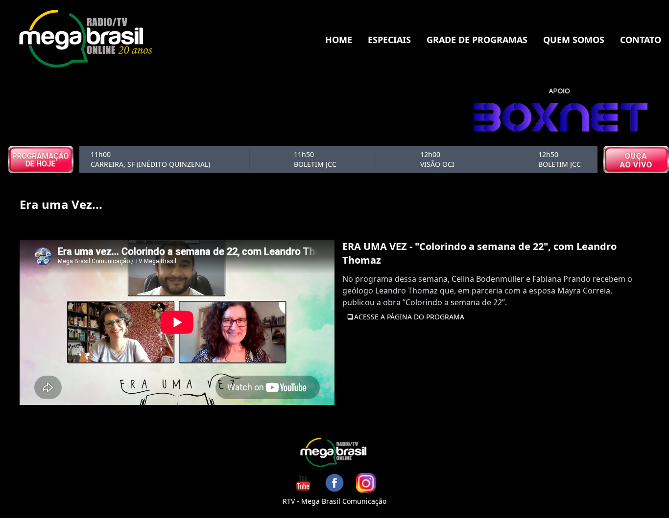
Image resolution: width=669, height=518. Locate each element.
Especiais (389, 39)
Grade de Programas (477, 39)
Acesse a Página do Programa (409, 316)
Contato (640, 39)
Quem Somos (573, 39)
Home (338, 39)
